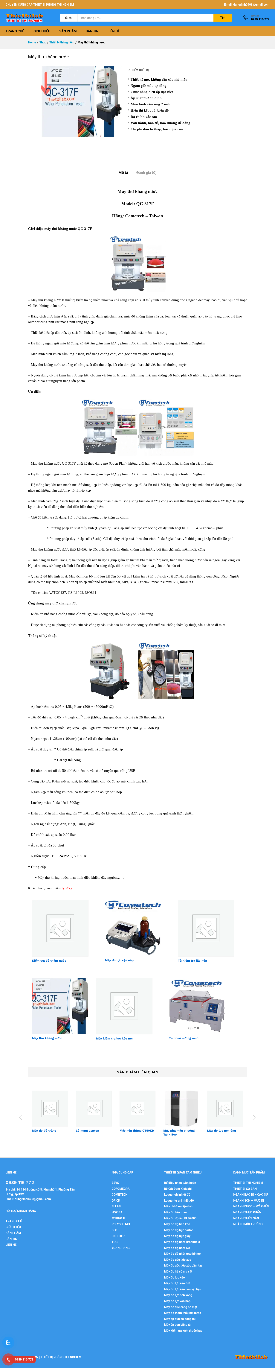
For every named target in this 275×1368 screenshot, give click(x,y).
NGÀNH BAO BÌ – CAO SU (250, 1194)
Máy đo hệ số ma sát (178, 1271)
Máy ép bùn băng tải (177, 1324)
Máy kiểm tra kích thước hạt (183, 1330)
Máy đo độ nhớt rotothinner (182, 1253)
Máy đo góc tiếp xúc (177, 1259)
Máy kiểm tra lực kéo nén (115, 1038)
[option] (50, 1115)
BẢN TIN (92, 31)
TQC (114, 1242)
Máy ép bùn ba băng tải (179, 1319)
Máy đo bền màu (175, 1212)
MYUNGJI (118, 1218)
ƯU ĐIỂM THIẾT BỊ (138, 70)
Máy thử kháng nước (47, 1038)
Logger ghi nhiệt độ (177, 1194)
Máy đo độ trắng (44, 1130)
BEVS (115, 1183)
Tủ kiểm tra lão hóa (192, 960)
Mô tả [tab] (123, 172)
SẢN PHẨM (68, 31)
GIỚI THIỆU (41, 31)
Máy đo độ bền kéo (177, 1224)
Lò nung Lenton (87, 1130)
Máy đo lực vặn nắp (119, 960)
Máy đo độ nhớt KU (177, 1248)
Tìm (222, 17)
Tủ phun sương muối (184, 1038)
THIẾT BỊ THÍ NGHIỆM (248, 1183)
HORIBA (117, 1212)
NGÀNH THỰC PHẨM (247, 1212)
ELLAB (116, 1206)
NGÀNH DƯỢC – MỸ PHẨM (251, 1206)
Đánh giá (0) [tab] (146, 172)
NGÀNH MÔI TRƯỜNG (248, 1224)
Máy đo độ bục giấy (177, 1236)
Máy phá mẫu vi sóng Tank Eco (179, 1132)
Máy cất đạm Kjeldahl (178, 1206)
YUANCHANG (121, 1248)
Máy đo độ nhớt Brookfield (182, 1242)
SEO (114, 1230)
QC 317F (85, 603)
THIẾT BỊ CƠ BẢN (245, 1189)
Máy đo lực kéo (174, 1277)
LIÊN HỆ (114, 31)
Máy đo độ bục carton (178, 1230)
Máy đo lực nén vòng (178, 1295)
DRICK (116, 1200)
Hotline (255, 15)
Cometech (134, 215)
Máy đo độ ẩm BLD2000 (180, 1218)
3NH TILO (118, 1236)
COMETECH (119, 1194)
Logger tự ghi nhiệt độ (179, 1200)
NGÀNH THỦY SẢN (246, 1218)
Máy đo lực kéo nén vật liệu (182, 1289)
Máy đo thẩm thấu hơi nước (182, 1313)
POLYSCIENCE (121, 1224)
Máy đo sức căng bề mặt (180, 1307)
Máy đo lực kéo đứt (177, 1283)
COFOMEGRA (121, 1189)
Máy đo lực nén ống (221, 1130)
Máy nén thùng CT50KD (137, 1130)
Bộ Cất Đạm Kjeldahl (178, 1189)
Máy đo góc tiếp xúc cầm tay (183, 1265)
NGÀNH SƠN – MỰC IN (248, 1200)
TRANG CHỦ (15, 31)
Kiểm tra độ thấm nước (49, 960)
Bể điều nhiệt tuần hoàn (180, 1183)
